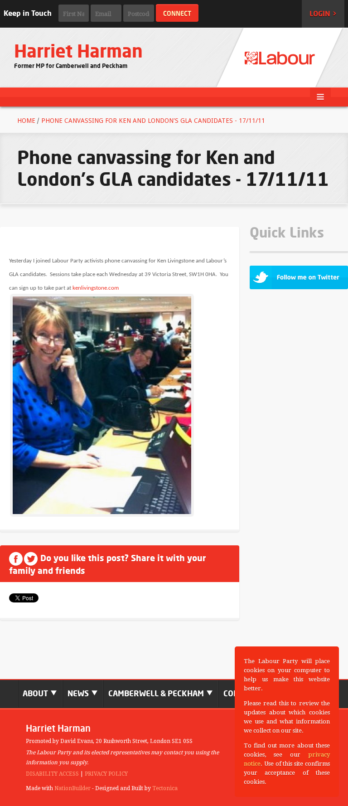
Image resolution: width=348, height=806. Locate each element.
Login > (323, 13)
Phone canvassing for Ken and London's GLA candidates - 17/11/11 (153, 120)
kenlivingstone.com (95, 288)
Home (26, 120)
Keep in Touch (28, 13)
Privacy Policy (106, 774)
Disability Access (52, 774)
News (79, 693)
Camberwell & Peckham (157, 693)
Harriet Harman (78, 51)
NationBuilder (72, 788)
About (36, 693)
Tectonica (165, 788)
